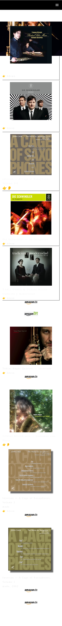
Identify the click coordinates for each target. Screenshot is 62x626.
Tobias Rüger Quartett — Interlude (27, 368)
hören (11, 76)
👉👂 (7, 188)
